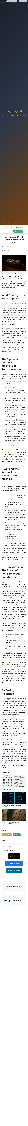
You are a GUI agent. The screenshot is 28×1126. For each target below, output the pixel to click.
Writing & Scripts (6, 834)
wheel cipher (22, 844)
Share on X (15, 856)
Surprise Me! (9, 231)
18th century (9, 846)
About (22, 227)
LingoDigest (14, 111)
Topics (17, 227)
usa (3, 846)
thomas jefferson (13, 844)
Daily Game (18, 231)
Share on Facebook (15, 863)
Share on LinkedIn (15, 870)
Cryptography (16, 834)
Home (5, 227)
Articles (10, 227)
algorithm (5, 844)
